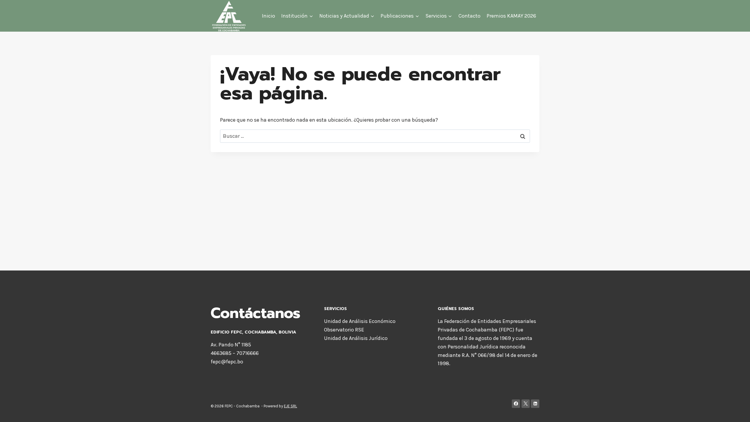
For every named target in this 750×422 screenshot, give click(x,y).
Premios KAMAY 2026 (511, 16)
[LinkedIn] (535, 403)
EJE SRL (290, 406)
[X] (525, 403)
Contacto (469, 16)
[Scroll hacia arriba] (736, 411)
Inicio (268, 16)
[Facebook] (516, 403)
